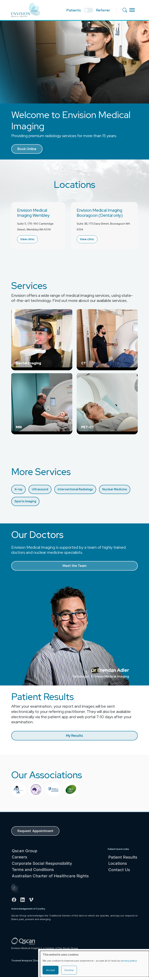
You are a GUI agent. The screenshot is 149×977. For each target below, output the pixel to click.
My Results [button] (74, 735)
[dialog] (94, 964)
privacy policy (129, 960)
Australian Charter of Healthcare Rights (50, 876)
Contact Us (119, 869)
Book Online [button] (26, 149)
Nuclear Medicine (114, 489)
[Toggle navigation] (132, 10)
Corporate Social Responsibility (42, 863)
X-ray (18, 489)
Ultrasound (40, 489)
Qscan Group (24, 850)
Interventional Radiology (75, 489)
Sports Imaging (25, 501)
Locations (117, 863)
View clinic (27, 239)
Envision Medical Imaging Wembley (33, 213)
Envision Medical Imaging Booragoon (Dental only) (100, 213)
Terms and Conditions (33, 869)
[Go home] (24, 888)
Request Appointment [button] (35, 831)
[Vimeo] (32, 899)
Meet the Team (74, 566)
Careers (19, 857)
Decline (69, 970)
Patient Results (122, 857)
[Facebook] (15, 899)
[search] (126, 10)
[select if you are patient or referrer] (88, 10)
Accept (50, 970)
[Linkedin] (24, 899)
